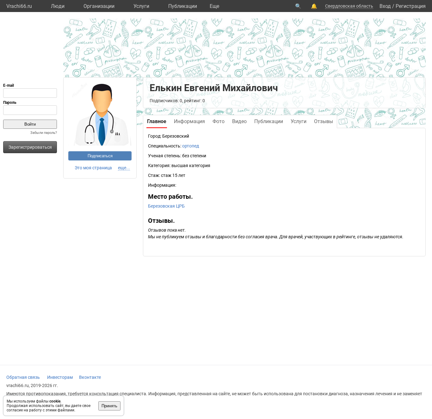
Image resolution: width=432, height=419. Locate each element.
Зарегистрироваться (30, 147)
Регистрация (411, 6)
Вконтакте (90, 377)
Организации (98, 6)
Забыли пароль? (43, 133)
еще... (124, 167)
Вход (385, 6)
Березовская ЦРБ (166, 206)
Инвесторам (60, 377)
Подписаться (100, 155)
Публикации (182, 6)
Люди (58, 6)
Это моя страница (93, 167)
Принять (109, 405)
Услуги (141, 6)
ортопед (190, 145)
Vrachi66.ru (19, 6)
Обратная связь (23, 377)
